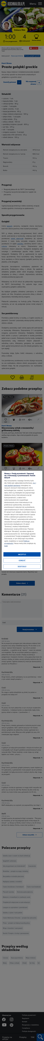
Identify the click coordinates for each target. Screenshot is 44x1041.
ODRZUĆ (22, 560)
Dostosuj (22, 566)
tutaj (6, 546)
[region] (22, 520)
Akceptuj (22, 554)
